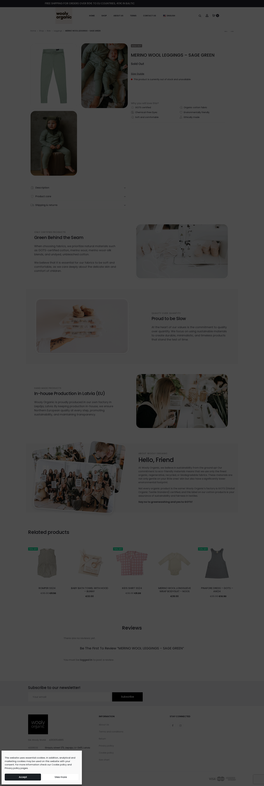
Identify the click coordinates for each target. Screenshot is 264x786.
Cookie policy (59, 764)
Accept (23, 777)
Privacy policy (12, 768)
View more (61, 777)
